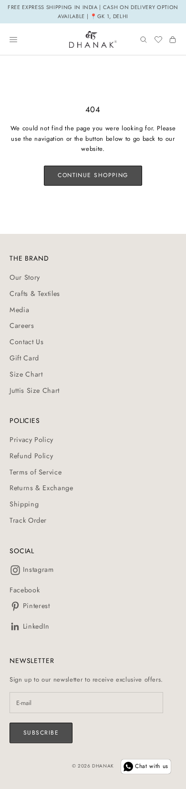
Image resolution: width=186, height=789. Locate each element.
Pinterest (36, 605)
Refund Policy (31, 456)
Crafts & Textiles (35, 293)
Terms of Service (36, 472)
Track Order (28, 520)
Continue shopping (93, 175)
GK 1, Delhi (112, 16)
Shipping (24, 504)
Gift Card (24, 358)
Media (19, 310)
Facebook (25, 590)
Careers (22, 325)
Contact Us (27, 342)
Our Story (25, 277)
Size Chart (26, 374)
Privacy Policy (31, 439)
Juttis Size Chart (35, 390)
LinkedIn (36, 626)
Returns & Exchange (41, 488)
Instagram (38, 569)
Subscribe (41, 732)
